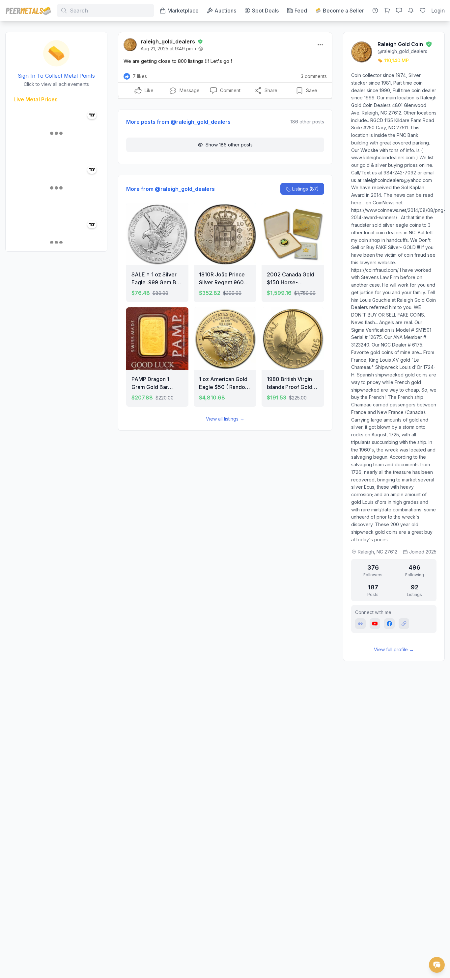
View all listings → (225, 419)
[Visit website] (404, 623)
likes (140, 76)
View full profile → (394, 649)
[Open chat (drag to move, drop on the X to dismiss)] (437, 965)
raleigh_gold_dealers (168, 41)
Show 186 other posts (229, 144)
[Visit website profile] (360, 623)
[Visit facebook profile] (389, 623)
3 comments (314, 76)
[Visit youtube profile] (375, 623)
